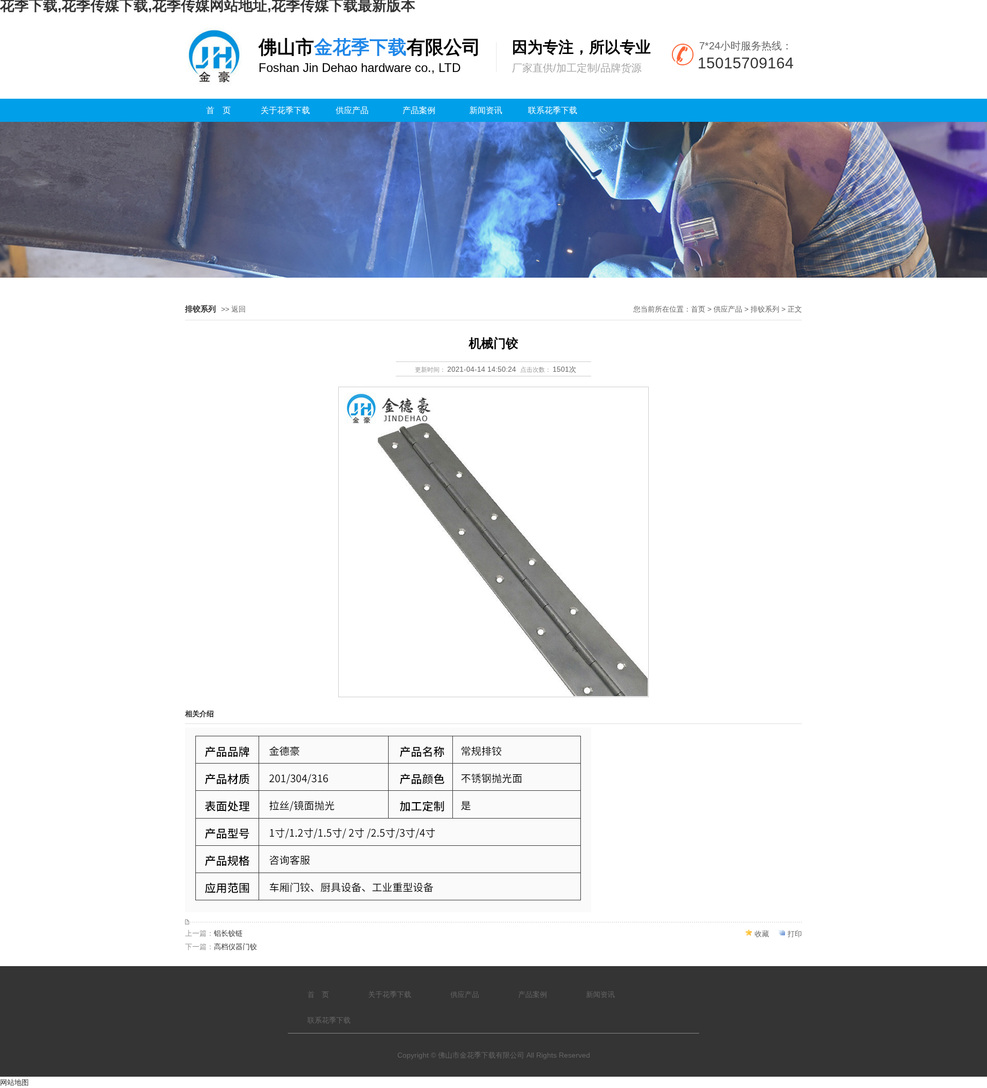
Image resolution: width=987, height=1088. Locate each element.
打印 (795, 934)
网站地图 (14, 1082)
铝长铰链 (228, 933)
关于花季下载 (285, 110)
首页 (698, 309)
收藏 (762, 934)
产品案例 (419, 110)
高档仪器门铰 (235, 946)
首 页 (218, 110)
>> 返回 (233, 309)
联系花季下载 (552, 110)
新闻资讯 (485, 110)
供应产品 (352, 110)
